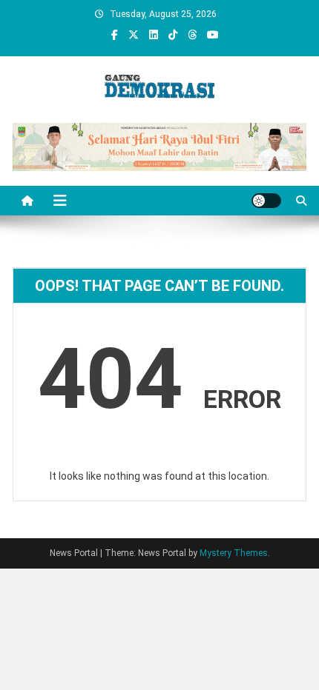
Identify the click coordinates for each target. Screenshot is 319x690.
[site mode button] (266, 200)
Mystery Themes (234, 553)
